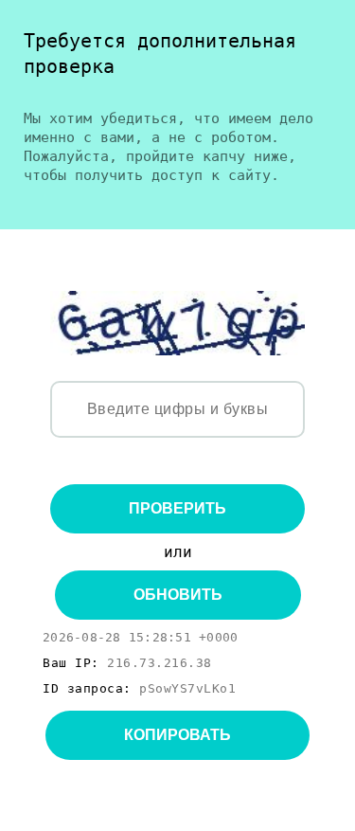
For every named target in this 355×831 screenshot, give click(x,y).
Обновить (177, 595)
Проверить (177, 508)
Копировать (177, 735)
